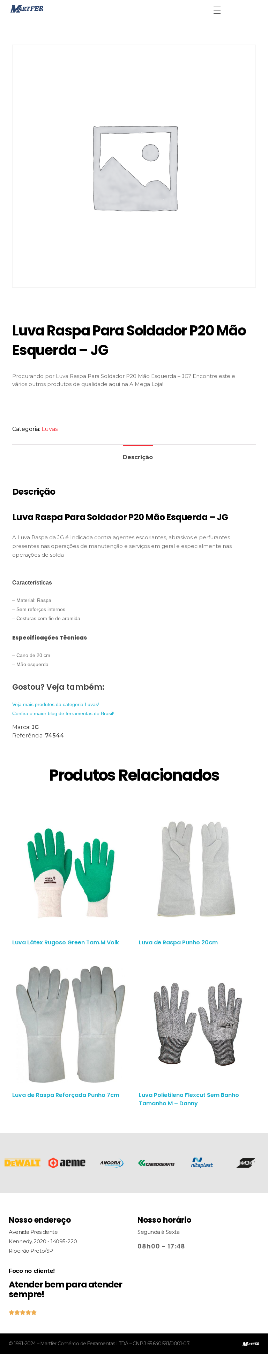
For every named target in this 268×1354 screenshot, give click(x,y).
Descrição (138, 457)
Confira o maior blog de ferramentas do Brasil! (63, 713)
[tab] (137, 454)
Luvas (50, 429)
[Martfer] (43, 9)
